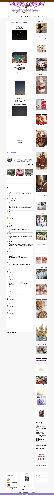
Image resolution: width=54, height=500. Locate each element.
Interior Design (26, 16)
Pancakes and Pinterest (39, 422)
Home (9, 16)
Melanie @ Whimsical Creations (13, 198)
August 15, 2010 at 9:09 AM (11, 226)
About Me (12, 16)
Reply (9, 215)
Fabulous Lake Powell (28, 175)
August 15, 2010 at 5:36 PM (11, 299)
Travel (39, 16)
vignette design (11, 241)
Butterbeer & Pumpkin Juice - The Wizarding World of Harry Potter (43, 445)
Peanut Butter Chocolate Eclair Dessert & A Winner (42, 433)
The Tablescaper (11, 262)
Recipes (21, 16)
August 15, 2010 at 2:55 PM (11, 279)
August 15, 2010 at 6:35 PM (11, 306)
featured (17, 16)
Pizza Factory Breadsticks (42, 426)
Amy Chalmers (11, 204)
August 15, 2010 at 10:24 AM (11, 251)
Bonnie (10, 312)
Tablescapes (34, 16)
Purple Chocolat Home (26, 492)
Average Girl (10, 225)
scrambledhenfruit (11, 233)
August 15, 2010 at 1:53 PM (11, 272)
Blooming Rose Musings (12, 305)
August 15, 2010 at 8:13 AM (11, 212)
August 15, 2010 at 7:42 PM (11, 313)
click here (17, 476)
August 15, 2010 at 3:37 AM (11, 187)
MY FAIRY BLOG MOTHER (30, 494)
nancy (9, 298)
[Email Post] (9, 148)
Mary (9, 271)
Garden (30, 16)
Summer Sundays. (19, 140)
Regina (9, 211)
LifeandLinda (44, 465)
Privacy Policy (43, 16)
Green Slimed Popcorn (41, 439)
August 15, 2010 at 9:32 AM (11, 234)
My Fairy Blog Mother (39, 465)
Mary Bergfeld (11, 217)
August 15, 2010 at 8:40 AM (11, 218)
